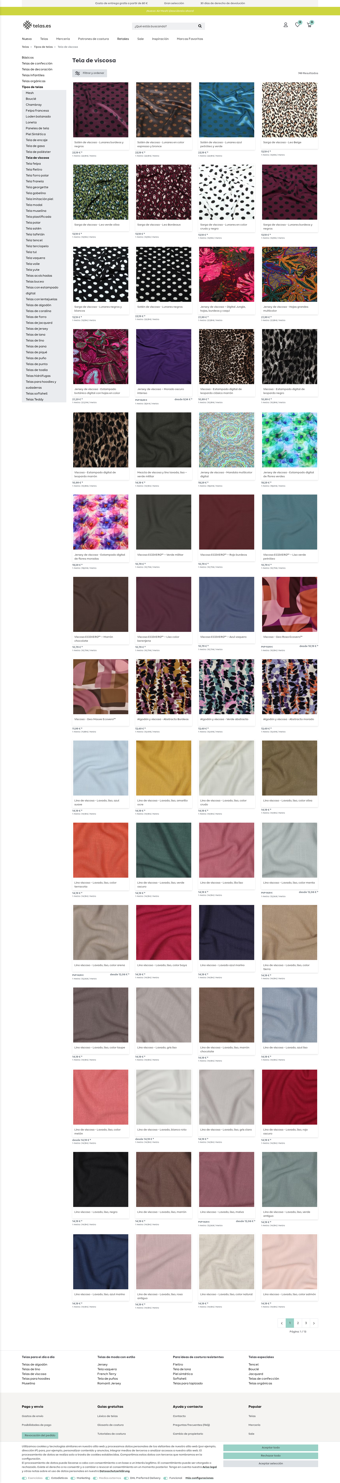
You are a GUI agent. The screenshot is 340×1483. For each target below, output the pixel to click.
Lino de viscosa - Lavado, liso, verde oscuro (160, 884)
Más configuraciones (199, 1478)
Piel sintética (183, 1374)
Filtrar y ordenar (93, 73)
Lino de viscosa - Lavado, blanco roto (162, 1129)
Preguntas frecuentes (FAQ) (191, 1425)
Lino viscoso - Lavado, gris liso (157, 1047)
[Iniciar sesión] (286, 24)
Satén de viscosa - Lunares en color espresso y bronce (160, 144)
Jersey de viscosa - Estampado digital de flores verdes (288, 474)
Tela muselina (36, 210)
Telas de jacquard (39, 322)
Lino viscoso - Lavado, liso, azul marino (99, 1294)
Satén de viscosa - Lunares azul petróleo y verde (221, 144)
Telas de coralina (38, 311)
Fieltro (178, 1364)
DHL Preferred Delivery (145, 1478)
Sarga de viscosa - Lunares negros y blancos (98, 309)
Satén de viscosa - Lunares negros (160, 307)
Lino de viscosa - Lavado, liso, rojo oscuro (285, 1131)
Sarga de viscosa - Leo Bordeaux (159, 224)
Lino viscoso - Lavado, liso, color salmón (289, 1294)
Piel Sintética (36, 134)
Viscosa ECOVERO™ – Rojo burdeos (223, 554)
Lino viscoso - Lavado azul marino (222, 965)
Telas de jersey (37, 328)
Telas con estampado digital (42, 290)
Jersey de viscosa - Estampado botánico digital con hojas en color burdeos (97, 391)
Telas (44, 38)
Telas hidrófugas (38, 375)
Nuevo (27, 38)
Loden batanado (38, 116)
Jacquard (256, 1374)
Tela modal (34, 204)
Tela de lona (182, 1369)
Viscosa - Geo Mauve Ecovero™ (95, 719)
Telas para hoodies (36, 1378)
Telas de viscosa (34, 1374)
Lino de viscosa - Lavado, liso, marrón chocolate (224, 1049)
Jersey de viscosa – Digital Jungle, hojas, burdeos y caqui (223, 309)
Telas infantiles (33, 75)
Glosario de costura (110, 1425)
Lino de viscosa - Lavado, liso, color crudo (223, 802)
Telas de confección (37, 63)
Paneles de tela (37, 128)
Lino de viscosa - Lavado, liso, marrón (161, 1212)
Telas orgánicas (33, 81)
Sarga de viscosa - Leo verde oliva (96, 224)
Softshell (179, 1378)
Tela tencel (34, 240)
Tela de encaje (37, 140)
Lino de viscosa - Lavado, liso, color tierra (286, 967)
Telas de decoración (37, 69)
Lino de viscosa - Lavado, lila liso (221, 882)
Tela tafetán (35, 234)
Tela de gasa (35, 146)
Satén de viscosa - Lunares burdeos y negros (99, 144)
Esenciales (35, 1478)
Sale (140, 38)
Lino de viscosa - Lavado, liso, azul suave (96, 802)
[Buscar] (200, 26)
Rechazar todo (271, 1455)
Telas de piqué (36, 352)
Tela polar (33, 222)
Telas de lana (35, 334)
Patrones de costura (93, 38)
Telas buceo (35, 281)
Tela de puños (107, 1378)
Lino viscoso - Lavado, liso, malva (222, 1212)
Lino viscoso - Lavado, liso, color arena (99, 965)
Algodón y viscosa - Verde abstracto (224, 719)
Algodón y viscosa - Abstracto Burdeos (162, 719)
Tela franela (35, 181)
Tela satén (33, 228)
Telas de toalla (37, 370)
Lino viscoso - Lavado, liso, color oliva (287, 800)
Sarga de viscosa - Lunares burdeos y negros (287, 226)
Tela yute (33, 269)
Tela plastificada (38, 216)
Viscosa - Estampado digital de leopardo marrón (95, 474)
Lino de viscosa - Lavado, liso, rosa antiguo (160, 1296)
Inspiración (160, 38)
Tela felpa (33, 163)
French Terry (106, 1374)
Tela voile (33, 263)
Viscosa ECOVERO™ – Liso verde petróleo (284, 556)
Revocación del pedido (40, 1435)
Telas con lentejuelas (41, 299)
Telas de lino (35, 340)
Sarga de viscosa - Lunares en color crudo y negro (223, 226)
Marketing (83, 1478)
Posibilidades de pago (36, 1425)
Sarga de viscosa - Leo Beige (282, 142)
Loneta (31, 122)
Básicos (28, 57)
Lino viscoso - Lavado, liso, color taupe (99, 1047)
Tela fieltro (34, 169)
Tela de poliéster (38, 151)
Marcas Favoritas (190, 38)
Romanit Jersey (109, 1383)
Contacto (179, 1416)
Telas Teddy (34, 399)
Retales (123, 38)
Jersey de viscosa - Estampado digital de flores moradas (99, 556)
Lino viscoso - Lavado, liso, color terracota (95, 884)
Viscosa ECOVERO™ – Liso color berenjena (158, 639)
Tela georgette (37, 187)
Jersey (102, 1364)
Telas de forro (36, 316)
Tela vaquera (35, 258)
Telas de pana (36, 346)
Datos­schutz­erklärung (115, 1471)
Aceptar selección (271, 1463)
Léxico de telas (107, 1416)
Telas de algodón (38, 305)
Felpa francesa (37, 110)
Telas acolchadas (39, 275)
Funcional (175, 1478)
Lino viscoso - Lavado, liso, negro (95, 1212)
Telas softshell (36, 393)
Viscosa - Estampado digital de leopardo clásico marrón (221, 391)
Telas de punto (37, 364)
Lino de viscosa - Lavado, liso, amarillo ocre (162, 802)
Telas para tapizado (188, 1383)
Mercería (63, 38)
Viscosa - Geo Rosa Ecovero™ (282, 637)
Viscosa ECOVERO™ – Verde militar (160, 554)
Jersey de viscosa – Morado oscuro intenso (160, 391)
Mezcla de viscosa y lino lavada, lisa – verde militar (162, 474)
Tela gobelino (36, 193)
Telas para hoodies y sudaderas (41, 384)
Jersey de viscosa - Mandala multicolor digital (226, 474)
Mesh (30, 93)
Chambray (34, 104)
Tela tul (31, 252)
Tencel (254, 1364)
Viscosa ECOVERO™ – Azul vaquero (223, 637)
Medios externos (110, 1478)
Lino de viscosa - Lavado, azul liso (285, 1047)
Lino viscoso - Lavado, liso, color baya (162, 965)
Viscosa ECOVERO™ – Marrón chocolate (93, 639)
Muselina (28, 1383)
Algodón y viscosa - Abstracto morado (288, 719)
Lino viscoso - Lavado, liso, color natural (226, 1294)
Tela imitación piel (39, 199)
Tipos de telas (43, 47)
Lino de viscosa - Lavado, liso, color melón (97, 1131)
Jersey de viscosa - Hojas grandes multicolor (285, 309)
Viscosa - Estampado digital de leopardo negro (284, 391)
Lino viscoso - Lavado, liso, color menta (289, 882)
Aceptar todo (271, 1447)
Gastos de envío (32, 1416)
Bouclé (31, 98)
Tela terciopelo (37, 246)
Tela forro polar (37, 175)
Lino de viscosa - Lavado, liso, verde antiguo (286, 1214)
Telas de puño (36, 358)
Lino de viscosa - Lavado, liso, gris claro (226, 1129)
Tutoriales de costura (111, 1434)
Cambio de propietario (188, 1434)
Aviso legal (209, 1467)
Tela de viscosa (37, 157)
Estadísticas (59, 1478)
